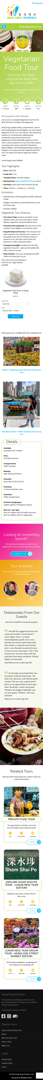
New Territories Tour (9, 1038)
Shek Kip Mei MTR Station (26, 181)
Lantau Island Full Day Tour (12, 1030)
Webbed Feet (26, 1078)
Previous (5, 736)
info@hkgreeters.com (31, 26)
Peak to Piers (7, 1042)
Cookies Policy (7, 1063)
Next (41, 736)
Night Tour (6, 1045)
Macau (4, 1034)
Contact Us (20, 553)
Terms (4, 1067)
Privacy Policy (7, 1059)
